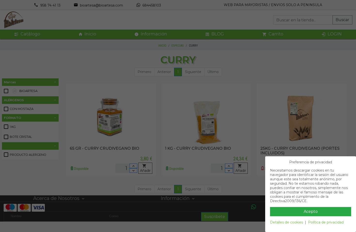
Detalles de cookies (286, 222)
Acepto (311, 211)
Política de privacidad (326, 222)
